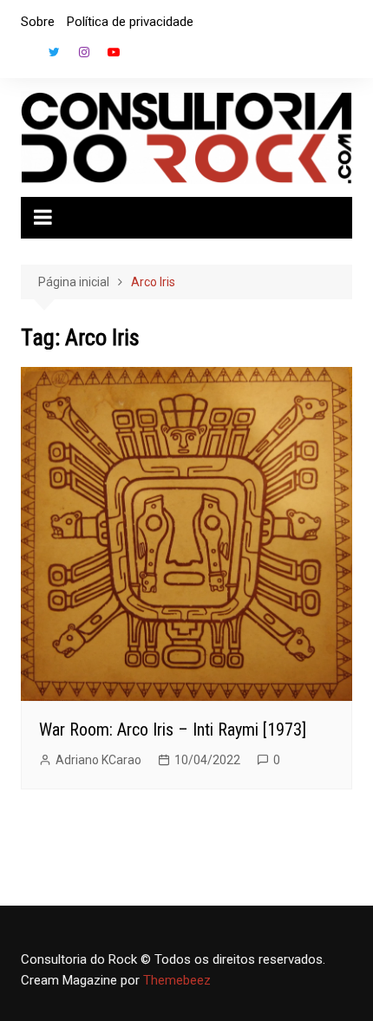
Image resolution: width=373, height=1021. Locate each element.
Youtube (114, 52)
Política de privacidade (130, 21)
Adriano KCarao (98, 760)
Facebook (25, 56)
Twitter (55, 52)
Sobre (38, 21)
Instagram (84, 52)
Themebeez (177, 980)
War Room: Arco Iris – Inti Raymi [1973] (172, 729)
